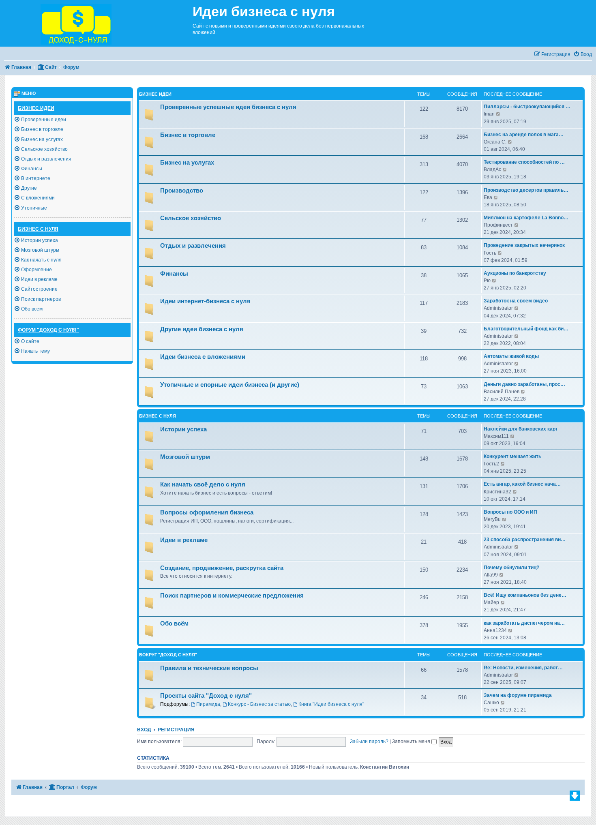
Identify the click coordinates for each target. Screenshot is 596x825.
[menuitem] (582, 54)
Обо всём (174, 623)
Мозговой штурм (185, 457)
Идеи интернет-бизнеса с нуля (205, 301)
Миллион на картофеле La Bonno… (526, 218)
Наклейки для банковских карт (521, 429)
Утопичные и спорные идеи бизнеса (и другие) (229, 384)
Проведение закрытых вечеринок (524, 245)
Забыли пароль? (369, 741)
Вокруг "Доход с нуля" (168, 654)
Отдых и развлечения (193, 245)
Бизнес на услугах (187, 162)
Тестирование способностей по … (524, 162)
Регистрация (176, 729)
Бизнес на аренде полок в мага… (524, 134)
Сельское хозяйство (190, 218)
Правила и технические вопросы (209, 668)
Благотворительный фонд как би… (526, 329)
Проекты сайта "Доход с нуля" (206, 695)
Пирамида (208, 704)
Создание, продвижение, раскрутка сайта (221, 568)
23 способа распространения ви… (525, 539)
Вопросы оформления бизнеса (206, 512)
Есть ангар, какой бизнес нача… (522, 484)
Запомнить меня (411, 741)
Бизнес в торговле (187, 135)
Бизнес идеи (155, 94)
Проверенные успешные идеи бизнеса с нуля (228, 107)
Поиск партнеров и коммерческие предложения (232, 595)
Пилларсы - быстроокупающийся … (527, 106)
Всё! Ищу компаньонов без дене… (525, 595)
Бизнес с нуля (157, 416)
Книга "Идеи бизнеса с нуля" (331, 704)
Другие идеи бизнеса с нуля (201, 329)
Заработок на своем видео (516, 301)
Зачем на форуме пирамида (518, 695)
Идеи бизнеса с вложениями (202, 357)
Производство (181, 190)
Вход (144, 729)
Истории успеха (183, 429)
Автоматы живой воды (511, 356)
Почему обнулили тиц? (511, 567)
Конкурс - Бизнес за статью (259, 704)
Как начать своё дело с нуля (202, 484)
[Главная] (96, 23)
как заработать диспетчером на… (524, 623)
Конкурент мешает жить (512, 456)
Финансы (174, 273)
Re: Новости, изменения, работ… (523, 668)
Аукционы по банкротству (515, 273)
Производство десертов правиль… (526, 190)
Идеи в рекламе (184, 540)
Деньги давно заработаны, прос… (524, 384)
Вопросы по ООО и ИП (510, 512)
